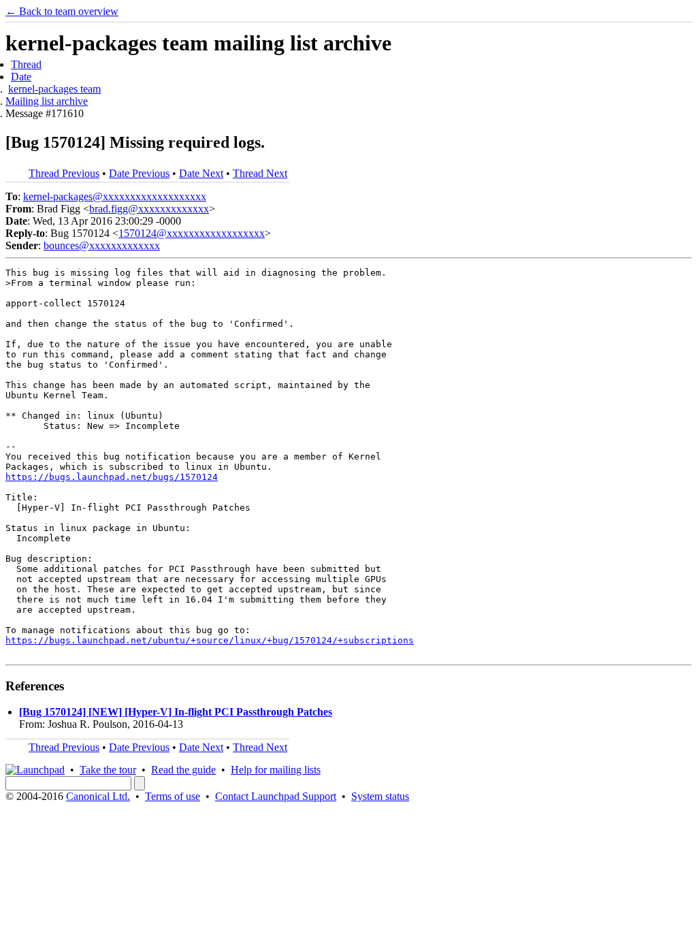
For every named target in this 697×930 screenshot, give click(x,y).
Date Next (201, 173)
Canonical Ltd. (98, 796)
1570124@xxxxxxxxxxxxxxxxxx (191, 233)
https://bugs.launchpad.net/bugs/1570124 (111, 477)
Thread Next (260, 173)
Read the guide (183, 769)
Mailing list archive (46, 101)
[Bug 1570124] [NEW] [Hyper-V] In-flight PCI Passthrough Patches (175, 712)
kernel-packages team (54, 89)
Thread (26, 64)
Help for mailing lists (276, 769)
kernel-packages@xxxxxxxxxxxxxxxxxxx (114, 196)
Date (21, 76)
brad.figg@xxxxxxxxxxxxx (149, 208)
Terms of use (172, 796)
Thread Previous (64, 173)
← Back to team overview (61, 11)
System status (380, 796)
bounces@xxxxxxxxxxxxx (102, 245)
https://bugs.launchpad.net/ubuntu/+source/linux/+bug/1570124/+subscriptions (209, 640)
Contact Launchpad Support (275, 796)
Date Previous (139, 173)
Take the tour (108, 769)
